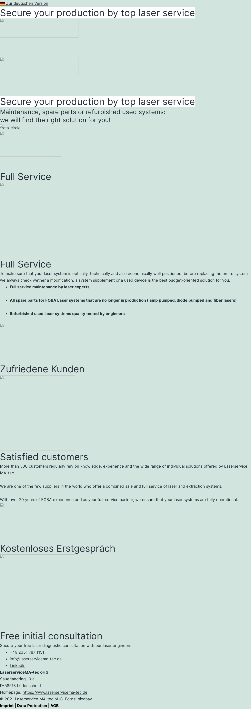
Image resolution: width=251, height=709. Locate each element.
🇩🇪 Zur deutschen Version (24, 3)
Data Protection (32, 705)
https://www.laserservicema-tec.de (55, 692)
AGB (55, 705)
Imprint (7, 705)
